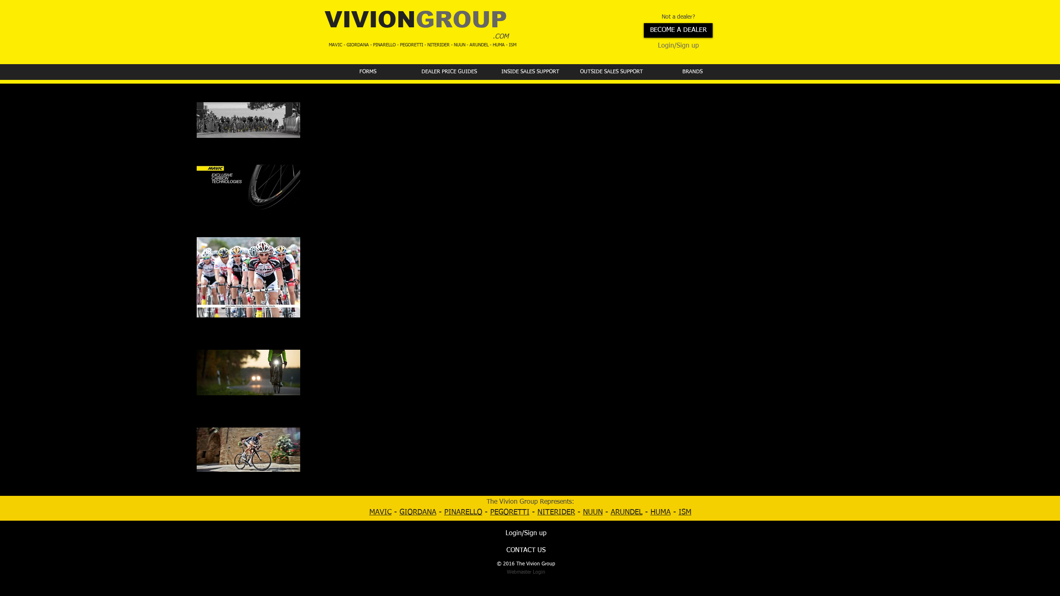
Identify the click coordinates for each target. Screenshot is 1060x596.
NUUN (593, 512)
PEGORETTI (510, 512)
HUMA (660, 512)
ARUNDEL (627, 512)
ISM (685, 512)
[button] (367, 72)
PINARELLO (463, 512)
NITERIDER (556, 512)
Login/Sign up (678, 46)
